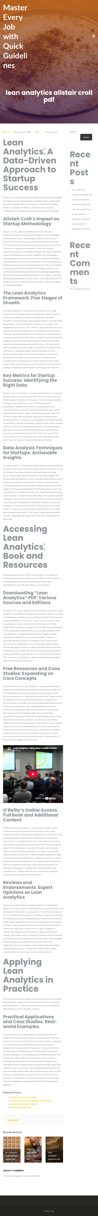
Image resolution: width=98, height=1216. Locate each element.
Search (73, 131)
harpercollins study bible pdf (23, 1104)
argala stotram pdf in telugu (23, 1097)
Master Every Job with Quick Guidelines (15, 36)
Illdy (52, 1211)
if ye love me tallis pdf (20, 1107)
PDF (37, 132)
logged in (18, 1176)
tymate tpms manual (81, 228)
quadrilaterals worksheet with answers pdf (30, 1100)
